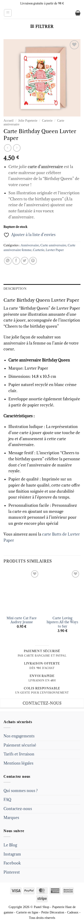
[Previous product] (16, 147)
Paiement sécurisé (20, 745)
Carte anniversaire (53, 245)
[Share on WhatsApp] (8, 261)
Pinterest (12, 872)
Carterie (47, 120)
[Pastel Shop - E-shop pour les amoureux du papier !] (42, 13)
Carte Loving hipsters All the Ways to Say (62, 622)
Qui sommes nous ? (21, 790)
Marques (11, 817)
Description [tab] (15, 288)
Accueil (9, 120)
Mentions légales (18, 763)
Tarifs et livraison (19, 754)
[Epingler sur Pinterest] (33, 261)
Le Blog (10, 845)
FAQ (7, 799)
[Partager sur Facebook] (16, 261)
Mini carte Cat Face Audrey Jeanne (22, 620)
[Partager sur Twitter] (24, 261)
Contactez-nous (18, 808)
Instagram (12, 854)
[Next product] (7, 147)
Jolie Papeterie (27, 120)
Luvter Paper (55, 250)
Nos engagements (19, 736)
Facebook (12, 863)
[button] (8, 13)
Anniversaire (30, 245)
